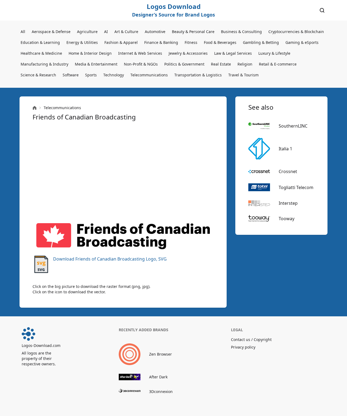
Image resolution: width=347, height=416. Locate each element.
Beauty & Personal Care (193, 31)
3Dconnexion (161, 391)
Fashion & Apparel (121, 42)
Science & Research (38, 74)
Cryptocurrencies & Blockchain (296, 31)
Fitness (191, 42)
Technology (113, 74)
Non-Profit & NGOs (141, 64)
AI (106, 31)
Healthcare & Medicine (41, 53)
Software (71, 74)
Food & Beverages (220, 42)
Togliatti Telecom (296, 187)
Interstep (288, 203)
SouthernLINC (293, 126)
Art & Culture (126, 31)
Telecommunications (149, 74)
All (23, 31)
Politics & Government (184, 64)
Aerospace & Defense (51, 31)
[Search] (322, 10)
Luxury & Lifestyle (274, 53)
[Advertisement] (123, 172)
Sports (91, 74)
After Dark (158, 376)
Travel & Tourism (243, 74)
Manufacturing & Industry (44, 64)
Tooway (286, 219)
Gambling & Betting (261, 42)
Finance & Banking (161, 42)
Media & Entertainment (96, 64)
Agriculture (87, 31)
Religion (244, 64)
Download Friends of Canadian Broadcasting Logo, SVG (110, 259)
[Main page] (35, 108)
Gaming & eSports (302, 42)
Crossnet (288, 171)
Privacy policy (243, 347)
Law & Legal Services (233, 53)
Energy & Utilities (82, 42)
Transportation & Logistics (198, 74)
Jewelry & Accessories (188, 53)
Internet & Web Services (140, 53)
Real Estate (221, 64)
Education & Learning (40, 42)
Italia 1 (285, 149)
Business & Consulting (241, 31)
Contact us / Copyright (251, 339)
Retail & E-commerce (278, 64)
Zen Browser (160, 354)
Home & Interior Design (90, 53)
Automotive (155, 31)
